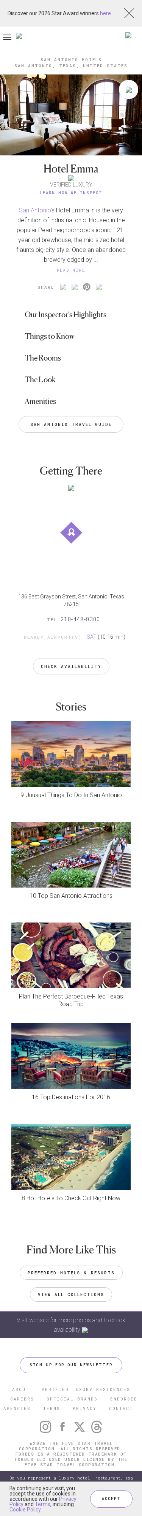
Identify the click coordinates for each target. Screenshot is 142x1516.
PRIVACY (85, 1408)
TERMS (51, 1408)
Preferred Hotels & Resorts (71, 1272)
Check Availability (71, 666)
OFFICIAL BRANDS (72, 1399)
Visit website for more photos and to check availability (71, 1325)
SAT (92, 637)
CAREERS (22, 1399)
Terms (42, 1504)
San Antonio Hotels (71, 59)
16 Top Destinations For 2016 (71, 1097)
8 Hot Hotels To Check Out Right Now (71, 1198)
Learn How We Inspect (71, 192)
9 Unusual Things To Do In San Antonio (71, 795)
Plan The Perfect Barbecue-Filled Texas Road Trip (71, 1000)
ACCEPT (111, 1498)
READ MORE (71, 270)
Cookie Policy (25, 1510)
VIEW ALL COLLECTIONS (71, 1294)
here (105, 13)
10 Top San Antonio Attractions (71, 895)
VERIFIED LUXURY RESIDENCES (86, 1389)
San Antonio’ (35, 210)
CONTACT (121, 1408)
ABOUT (20, 1389)
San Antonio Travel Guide (71, 424)
